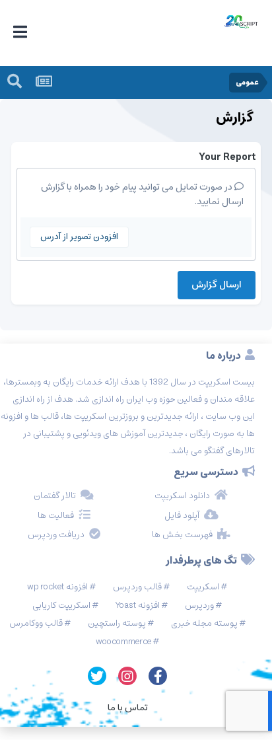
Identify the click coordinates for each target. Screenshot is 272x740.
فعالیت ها (56, 516)
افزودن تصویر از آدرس (79, 236)
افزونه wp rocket (57, 587)
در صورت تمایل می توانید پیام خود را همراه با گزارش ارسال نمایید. (142, 194)
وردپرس (199, 605)
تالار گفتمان (55, 496)
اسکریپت (203, 587)
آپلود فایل (181, 516)
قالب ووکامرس (36, 623)
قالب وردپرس (137, 587)
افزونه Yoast (138, 605)
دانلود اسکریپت (182, 496)
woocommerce (123, 641)
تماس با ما (128, 708)
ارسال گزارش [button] (216, 285)
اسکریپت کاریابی (61, 605)
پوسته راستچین (117, 623)
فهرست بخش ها (182, 535)
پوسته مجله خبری (204, 623)
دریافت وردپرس (56, 535)
